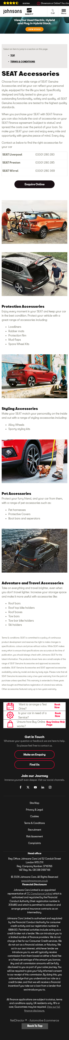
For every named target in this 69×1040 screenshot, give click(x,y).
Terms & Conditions (34, 823)
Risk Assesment (34, 836)
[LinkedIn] (43, 787)
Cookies (34, 816)
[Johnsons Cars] (12, 11)
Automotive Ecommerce (44, 1020)
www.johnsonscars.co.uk (34, 880)
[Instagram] (50, 787)
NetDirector (17, 1020)
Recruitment (34, 829)
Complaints (34, 843)
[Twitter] (28, 787)
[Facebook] (21, 787)
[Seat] (29, 11)
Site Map (34, 803)
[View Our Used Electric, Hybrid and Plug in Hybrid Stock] (34, 25)
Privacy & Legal (34, 809)
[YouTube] (35, 787)
